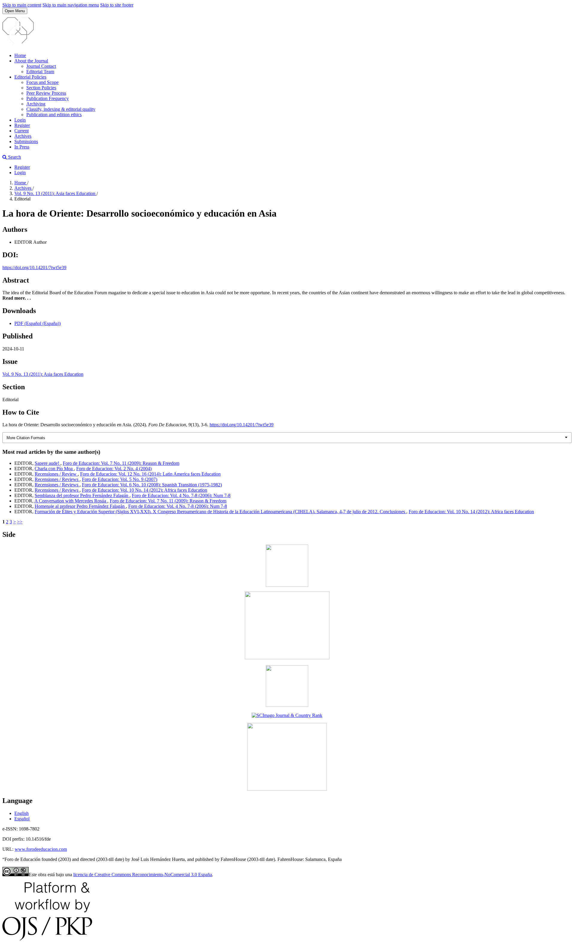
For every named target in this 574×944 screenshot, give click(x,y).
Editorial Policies (30, 76)
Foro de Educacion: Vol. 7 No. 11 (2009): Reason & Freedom (121, 463)
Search (14, 157)
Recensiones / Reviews (57, 479)
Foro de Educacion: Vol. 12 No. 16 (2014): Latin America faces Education (150, 473)
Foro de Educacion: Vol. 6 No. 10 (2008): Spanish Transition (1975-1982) (152, 484)
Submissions (26, 141)
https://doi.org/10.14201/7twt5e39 (34, 267)
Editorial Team (40, 71)
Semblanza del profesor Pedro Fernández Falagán (82, 495)
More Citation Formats (26, 438)
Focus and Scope (42, 82)
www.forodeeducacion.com (41, 849)
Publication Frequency (47, 98)
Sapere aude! (47, 463)
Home (20, 55)
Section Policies (41, 87)
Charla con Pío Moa (54, 468)
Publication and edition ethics (54, 114)
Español (22, 818)
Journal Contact (41, 66)
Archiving (35, 103)
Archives (22, 136)
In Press (21, 146)
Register (22, 125)
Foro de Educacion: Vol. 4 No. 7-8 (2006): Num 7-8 (181, 495)
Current (21, 130)
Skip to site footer (116, 4)
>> (19, 521)
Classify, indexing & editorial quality (60, 109)
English (21, 813)
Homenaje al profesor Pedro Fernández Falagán (80, 506)
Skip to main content (21, 4)
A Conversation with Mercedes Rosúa (70, 500)
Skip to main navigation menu (70, 4)
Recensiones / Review (56, 473)
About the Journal (31, 60)
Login (20, 119)
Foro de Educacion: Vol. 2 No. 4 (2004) (114, 468)
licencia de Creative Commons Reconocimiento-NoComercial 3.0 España (142, 874)
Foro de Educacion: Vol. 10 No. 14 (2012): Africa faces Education (144, 490)
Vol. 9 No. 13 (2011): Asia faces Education (55, 193)
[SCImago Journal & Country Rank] (287, 715)
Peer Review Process (46, 93)
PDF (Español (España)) (37, 323)
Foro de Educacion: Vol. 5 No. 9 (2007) (119, 479)
